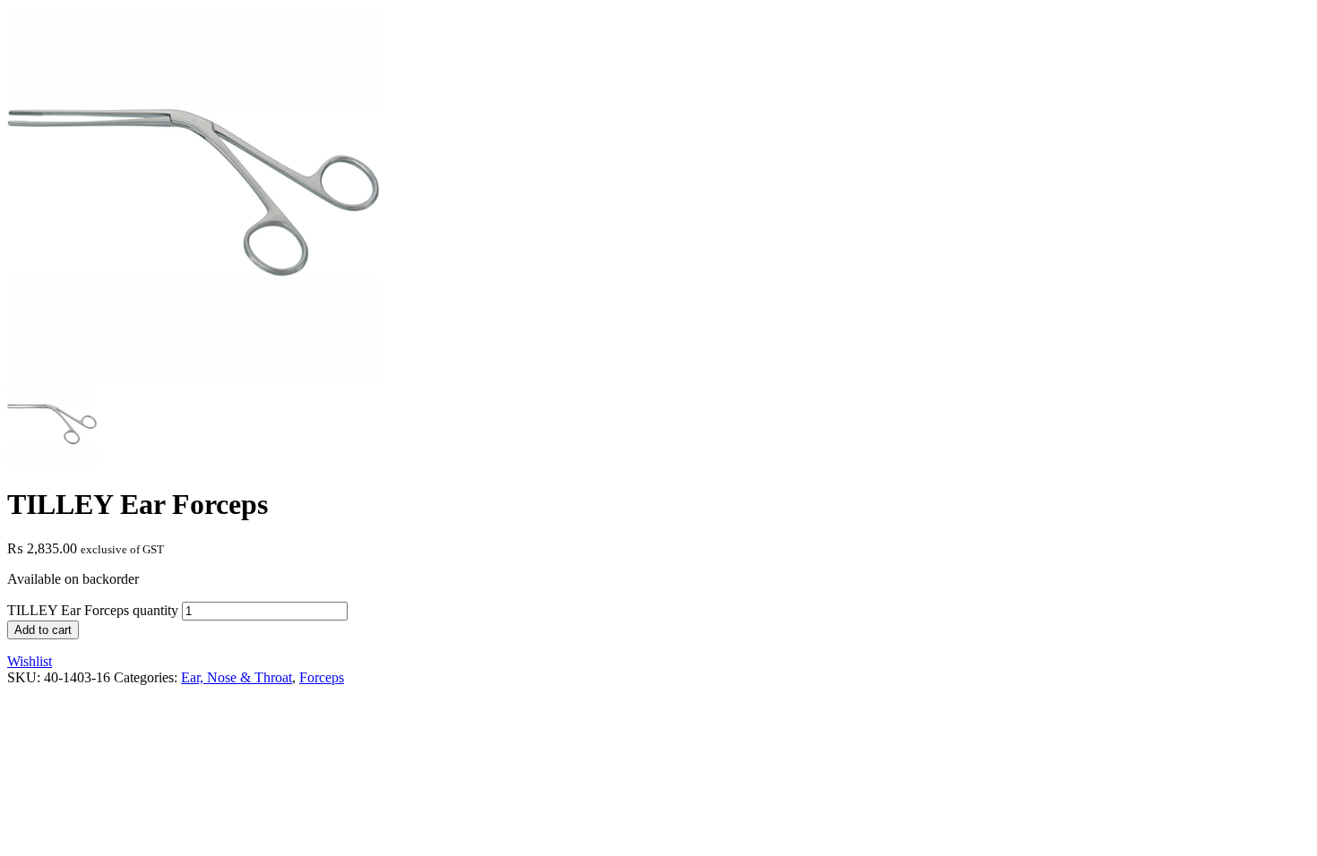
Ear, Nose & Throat (236, 677)
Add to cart (43, 630)
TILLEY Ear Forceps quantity (92, 610)
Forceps (321, 677)
